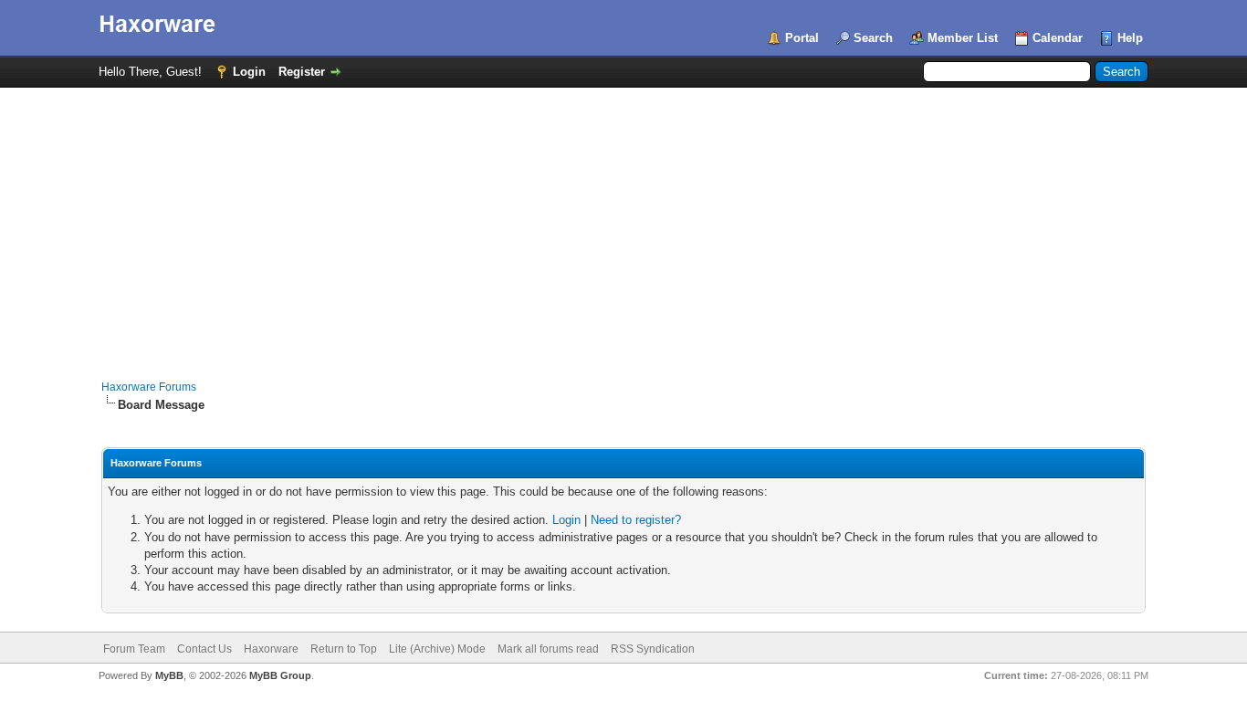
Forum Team (134, 649)
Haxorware (271, 649)
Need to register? (636, 520)
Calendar (1057, 38)
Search (873, 38)
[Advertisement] (623, 224)
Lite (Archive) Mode (437, 649)
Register (301, 71)
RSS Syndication (653, 649)
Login (249, 71)
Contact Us (204, 649)
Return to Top (343, 649)
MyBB (169, 675)
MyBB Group (280, 675)
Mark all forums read (548, 649)
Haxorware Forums (148, 387)
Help (1130, 38)
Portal (802, 38)
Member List (962, 38)
